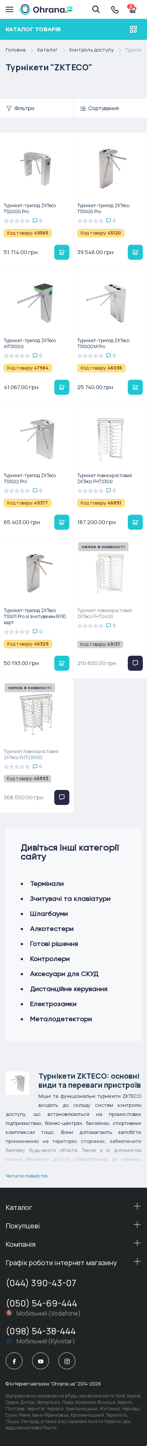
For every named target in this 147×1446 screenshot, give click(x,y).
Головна (16, 50)
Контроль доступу (91, 50)
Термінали (47, 883)
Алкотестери (52, 928)
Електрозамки (53, 1004)
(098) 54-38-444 (41, 1331)
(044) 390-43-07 (41, 1282)
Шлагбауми (49, 913)
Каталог (47, 50)
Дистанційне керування (68, 989)
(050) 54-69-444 (41, 1303)
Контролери (50, 958)
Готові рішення (54, 943)
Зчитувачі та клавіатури (70, 898)
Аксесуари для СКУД (64, 974)
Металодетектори (61, 1019)
